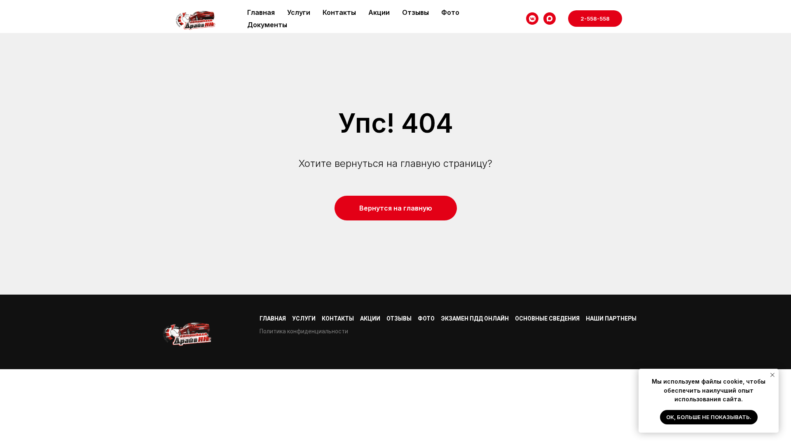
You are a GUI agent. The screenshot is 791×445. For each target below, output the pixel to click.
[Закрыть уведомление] (772, 375)
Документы (267, 25)
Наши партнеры (611, 318)
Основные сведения (547, 318)
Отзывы (415, 12)
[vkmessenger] (532, 18)
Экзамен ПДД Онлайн (475, 318)
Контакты (339, 12)
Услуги (298, 12)
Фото (450, 12)
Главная (261, 12)
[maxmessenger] (549, 18)
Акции (379, 12)
